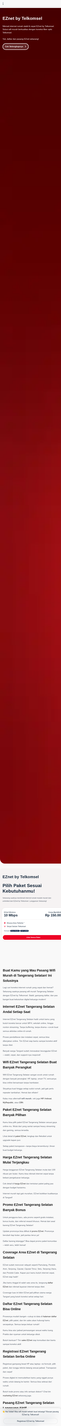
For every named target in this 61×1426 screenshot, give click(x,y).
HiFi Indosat (46, 1098)
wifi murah (13, 29)
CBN (21, 1102)
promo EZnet (38, 1231)
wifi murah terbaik (26, 1412)
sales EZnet (27, 1340)
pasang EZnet (23, 39)
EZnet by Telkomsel (45, 26)
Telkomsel (34, 1415)
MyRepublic (8, 1102)
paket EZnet (20, 1136)
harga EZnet (20, 1183)
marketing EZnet (10, 1395)
